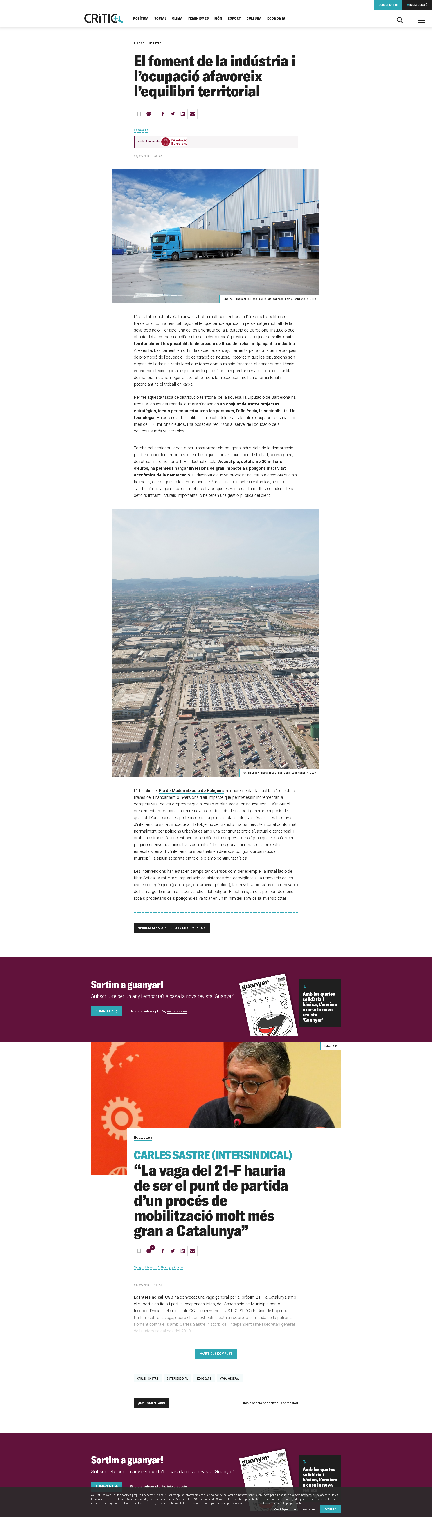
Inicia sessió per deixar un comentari (174, 928)
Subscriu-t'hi (388, 5)
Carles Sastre (147, 1378)
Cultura (254, 19)
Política (141, 19)
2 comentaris (153, 1403)
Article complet (217, 1353)
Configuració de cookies (295, 1509)
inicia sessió (177, 1011)
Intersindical (177, 1378)
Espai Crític (148, 43)
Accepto (330, 1509)
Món (218, 19)
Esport (234, 19)
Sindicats (204, 1378)
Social (160, 19)
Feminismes (198, 19)
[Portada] (103, 19)
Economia (276, 19)
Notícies (143, 1137)
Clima (177, 19)
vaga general (229, 1378)
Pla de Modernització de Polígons (191, 790)
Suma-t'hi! (104, 1011)
